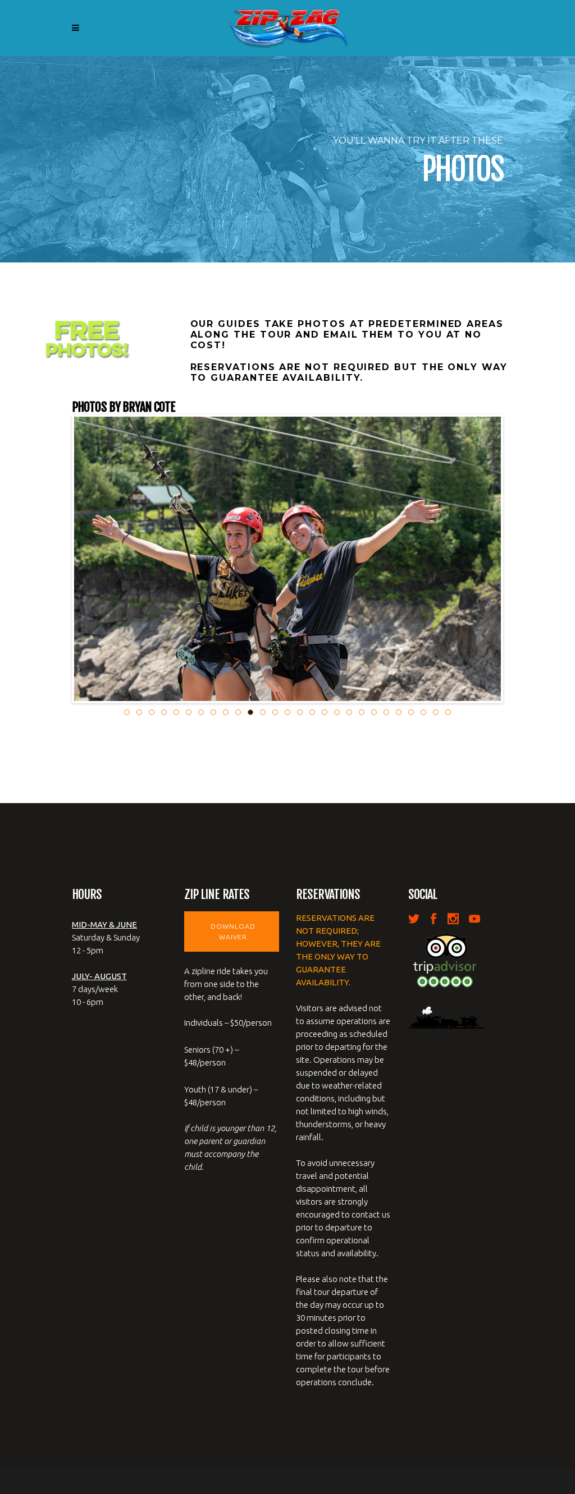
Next (517, 558)
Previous (57, 558)
